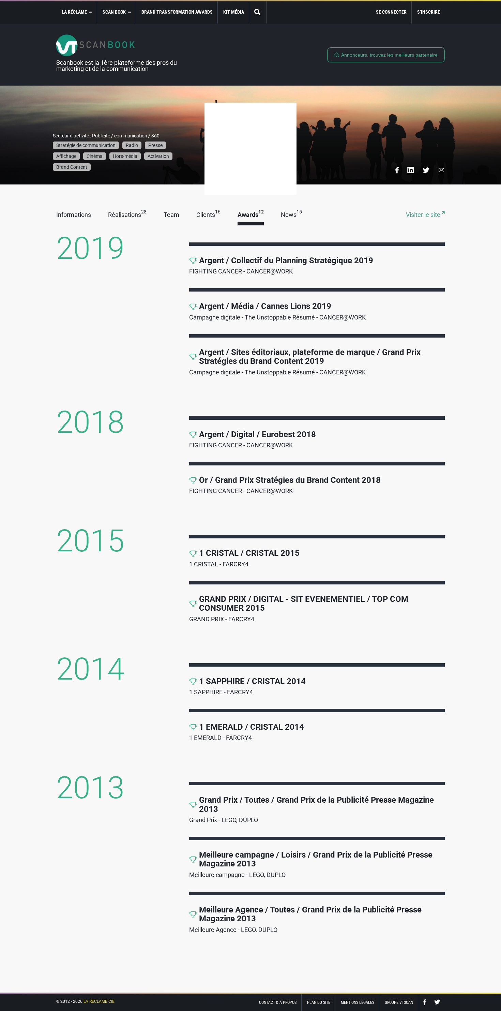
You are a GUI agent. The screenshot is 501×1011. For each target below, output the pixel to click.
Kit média (233, 12)
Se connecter (391, 12)
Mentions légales (357, 1002)
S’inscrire (428, 12)
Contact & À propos (278, 1002)
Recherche (257, 12)
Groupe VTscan (399, 1002)
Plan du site (318, 1002)
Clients (208, 215)
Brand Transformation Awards (177, 12)
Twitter (437, 1002)
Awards (251, 215)
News (291, 215)
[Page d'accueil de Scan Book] (119, 45)
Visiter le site (424, 215)
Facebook (426, 1002)
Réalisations (127, 215)
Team (171, 215)
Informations (73, 215)
